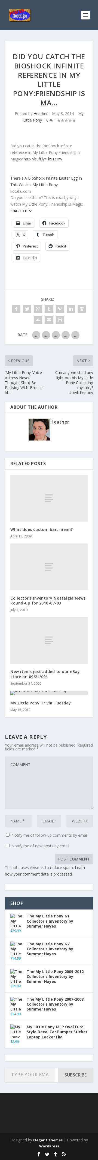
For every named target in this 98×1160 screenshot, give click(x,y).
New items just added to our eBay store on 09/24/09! (45, 674)
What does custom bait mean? (41, 529)
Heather (40, 113)
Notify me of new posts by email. (40, 845)
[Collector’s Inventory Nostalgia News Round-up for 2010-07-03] (49, 566)
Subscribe (76, 1075)
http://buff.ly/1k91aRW (43, 159)
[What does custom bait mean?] (49, 498)
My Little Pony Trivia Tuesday (40, 703)
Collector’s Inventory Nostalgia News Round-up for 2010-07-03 (47, 600)
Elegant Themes (48, 1140)
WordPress (49, 1146)
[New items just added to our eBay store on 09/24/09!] (49, 640)
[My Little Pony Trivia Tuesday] (49, 693)
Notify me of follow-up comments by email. (49, 835)
